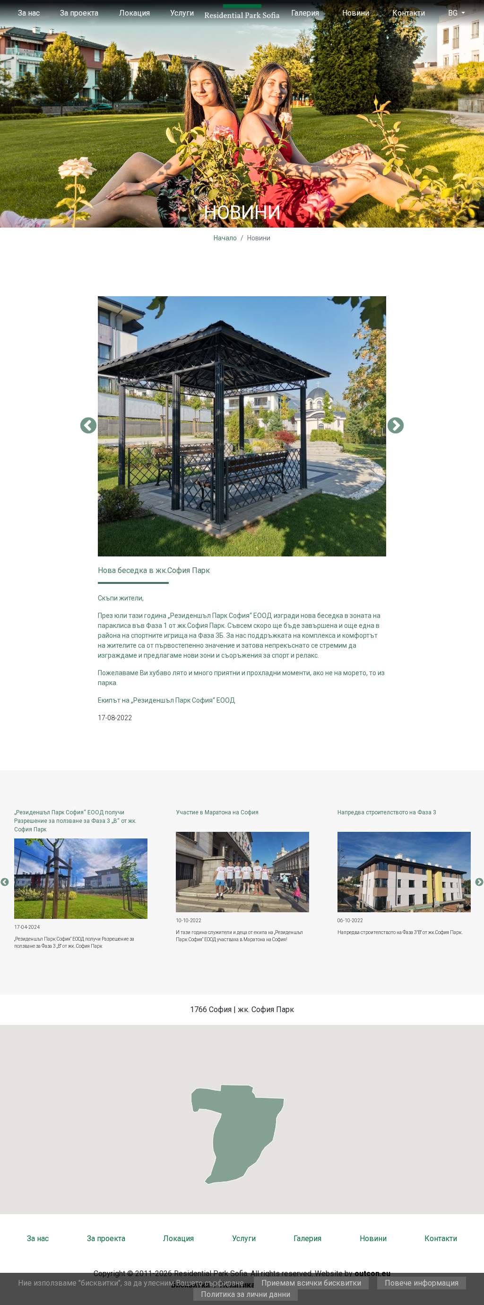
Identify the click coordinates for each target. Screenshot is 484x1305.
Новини (355, 13)
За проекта (79, 13)
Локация (134, 13)
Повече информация (421, 1283)
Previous (88, 426)
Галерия (305, 13)
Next (395, 426)
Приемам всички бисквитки (311, 1283)
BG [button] (453, 13)
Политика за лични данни (245, 1294)
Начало (225, 238)
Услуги (182, 13)
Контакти (408, 13)
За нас (29, 13)
